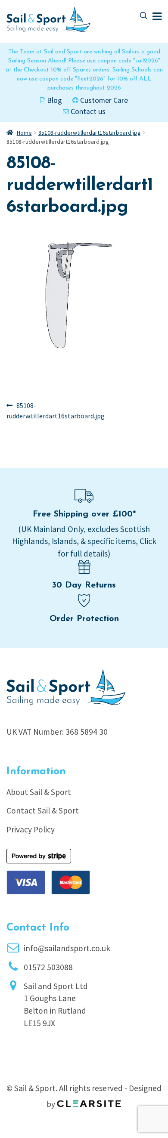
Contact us (87, 111)
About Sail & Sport (38, 792)
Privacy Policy (30, 829)
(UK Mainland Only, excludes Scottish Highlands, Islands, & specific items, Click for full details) (84, 541)
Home (24, 132)
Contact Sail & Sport (42, 810)
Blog (53, 100)
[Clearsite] (89, 1100)
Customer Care (103, 100)
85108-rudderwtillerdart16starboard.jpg (89, 132)
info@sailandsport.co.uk (67, 948)
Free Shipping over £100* (84, 514)
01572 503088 (48, 967)
